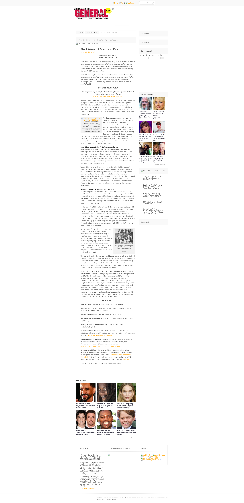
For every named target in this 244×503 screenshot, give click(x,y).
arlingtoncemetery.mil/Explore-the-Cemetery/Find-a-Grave (101, 346)
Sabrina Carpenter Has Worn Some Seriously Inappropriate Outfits (158, 115)
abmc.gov (126, 359)
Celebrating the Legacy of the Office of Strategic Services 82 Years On (152, 178)
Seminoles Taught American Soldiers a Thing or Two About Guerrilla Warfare (153, 186)
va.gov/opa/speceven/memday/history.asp (107, 96)
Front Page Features (92, 32)
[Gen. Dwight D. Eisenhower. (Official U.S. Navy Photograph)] (160, 460)
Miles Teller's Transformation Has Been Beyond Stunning (85, 432)
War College (115, 40)
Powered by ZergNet (131, 437)
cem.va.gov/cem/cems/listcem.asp (99, 335)
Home (82, 32)
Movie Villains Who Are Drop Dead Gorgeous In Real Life (105, 406)
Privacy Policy (101, 499)
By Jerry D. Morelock (88, 52)
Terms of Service (111, 499)
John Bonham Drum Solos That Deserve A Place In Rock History (145, 159)
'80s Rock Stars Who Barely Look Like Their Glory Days (158, 159)
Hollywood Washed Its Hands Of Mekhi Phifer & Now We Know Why (105, 432)
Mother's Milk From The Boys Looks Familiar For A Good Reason (85, 406)
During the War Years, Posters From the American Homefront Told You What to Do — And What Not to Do (153, 211)
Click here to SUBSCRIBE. (89, 489)
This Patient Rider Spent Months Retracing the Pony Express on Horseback (153, 195)
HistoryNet (161, 171)
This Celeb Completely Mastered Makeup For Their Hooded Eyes (125, 406)
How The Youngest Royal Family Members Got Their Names (126, 432)
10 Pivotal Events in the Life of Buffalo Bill (153, 203)
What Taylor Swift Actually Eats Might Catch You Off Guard (145, 137)
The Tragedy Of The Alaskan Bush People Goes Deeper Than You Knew (145, 115)
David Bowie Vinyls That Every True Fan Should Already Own (159, 137)
